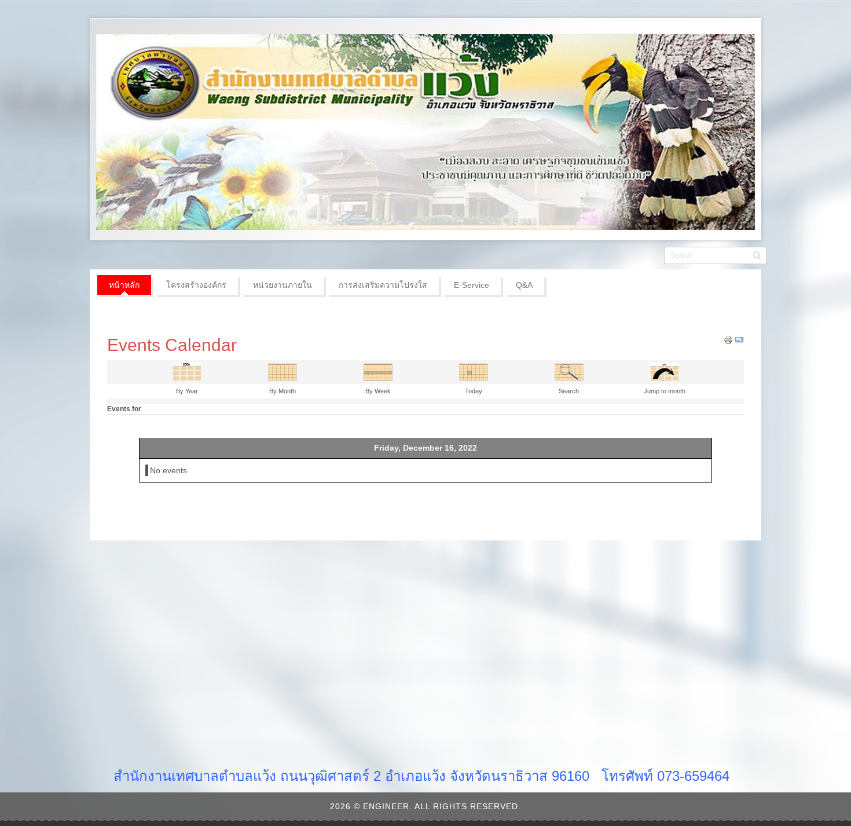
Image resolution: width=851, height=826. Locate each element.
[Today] (473, 371)
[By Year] (187, 371)
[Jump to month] (664, 371)
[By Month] (282, 371)
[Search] (569, 371)
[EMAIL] (739, 339)
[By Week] (378, 371)
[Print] (728, 339)
